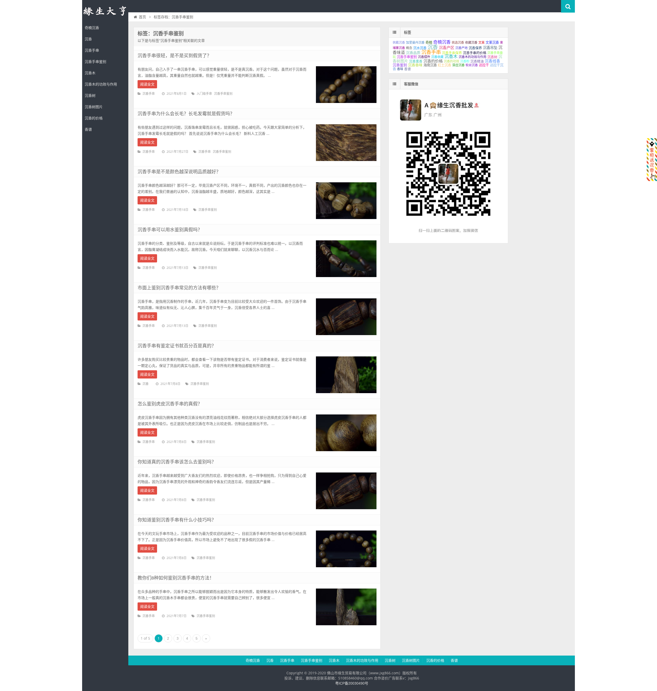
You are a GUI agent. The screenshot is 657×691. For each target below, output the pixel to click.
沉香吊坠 (490, 48)
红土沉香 (444, 65)
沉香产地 (461, 48)
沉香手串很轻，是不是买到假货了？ (174, 55)
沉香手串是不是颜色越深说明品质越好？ (179, 171)
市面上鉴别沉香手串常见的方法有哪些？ (179, 287)
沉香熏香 (415, 61)
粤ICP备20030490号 (351, 683)
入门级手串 (204, 94)
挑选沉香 (458, 42)
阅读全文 (147, 84)
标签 (407, 32)
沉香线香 (492, 61)
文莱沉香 (492, 42)
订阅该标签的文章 (149, 38)
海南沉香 (430, 65)
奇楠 (429, 42)
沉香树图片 (94, 107)
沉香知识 (105, 11)
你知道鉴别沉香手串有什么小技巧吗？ (177, 520)
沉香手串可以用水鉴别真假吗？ (170, 229)
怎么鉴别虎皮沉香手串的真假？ (170, 403)
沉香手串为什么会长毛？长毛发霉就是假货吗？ (186, 113)
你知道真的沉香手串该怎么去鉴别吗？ (177, 462)
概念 (409, 48)
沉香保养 (475, 48)
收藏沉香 (471, 42)
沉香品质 (413, 53)
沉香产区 (446, 47)
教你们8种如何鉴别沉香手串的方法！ (176, 578)
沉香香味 (415, 65)
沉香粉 (464, 61)
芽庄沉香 (458, 65)
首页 (142, 17)
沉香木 (90, 73)
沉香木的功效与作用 (101, 84)
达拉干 (484, 65)
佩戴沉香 (399, 42)
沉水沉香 (420, 48)
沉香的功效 (451, 61)
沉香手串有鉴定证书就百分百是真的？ (177, 345)
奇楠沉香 (92, 28)
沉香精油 (477, 61)
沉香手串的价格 (474, 53)
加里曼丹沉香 (415, 42)
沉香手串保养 (452, 53)
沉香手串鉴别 (95, 62)
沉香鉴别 (400, 65)
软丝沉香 (472, 65)
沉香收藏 (437, 57)
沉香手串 (92, 50)
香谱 (88, 129)
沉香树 (90, 95)
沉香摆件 (424, 57)
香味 (400, 69)
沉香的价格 (94, 118)
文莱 (481, 42)
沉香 (88, 39)
